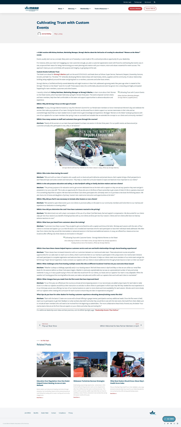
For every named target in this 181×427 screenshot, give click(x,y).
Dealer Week (44, 413)
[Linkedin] (177, 423)
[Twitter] (168, 423)
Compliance (62, 413)
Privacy (71, 413)
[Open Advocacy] (75, 9)
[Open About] (63, 9)
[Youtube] (171, 423)
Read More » (40, 397)
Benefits (36, 413)
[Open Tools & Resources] (108, 9)
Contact (53, 413)
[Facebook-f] (164, 423)
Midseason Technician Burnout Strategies (89, 381)
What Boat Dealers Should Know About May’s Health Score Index (127, 382)
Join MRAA (28, 413)
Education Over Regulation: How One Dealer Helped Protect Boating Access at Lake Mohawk (53, 383)
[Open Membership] (90, 9)
